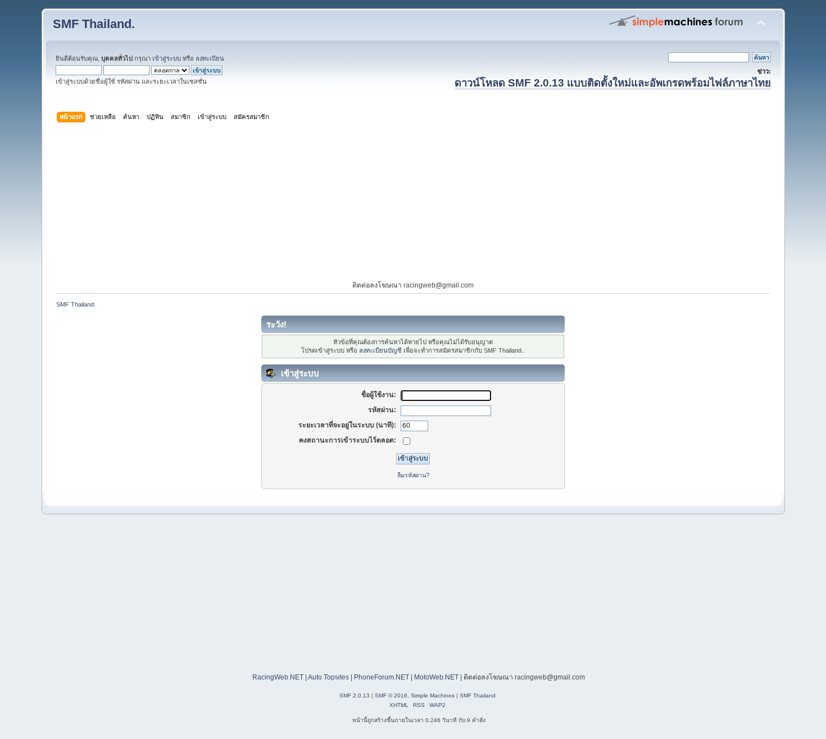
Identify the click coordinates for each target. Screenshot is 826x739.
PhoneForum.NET (381, 677)
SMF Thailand (478, 695)
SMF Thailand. (94, 24)
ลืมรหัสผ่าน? (413, 475)
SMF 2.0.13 (354, 695)
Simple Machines (433, 695)
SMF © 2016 (391, 695)
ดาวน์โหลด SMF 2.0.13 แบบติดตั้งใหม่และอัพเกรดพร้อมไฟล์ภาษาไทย (613, 83)
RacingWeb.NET (277, 677)
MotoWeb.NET (436, 677)
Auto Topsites (328, 677)
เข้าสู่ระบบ (166, 58)
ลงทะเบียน (210, 58)
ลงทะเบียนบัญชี (380, 350)
